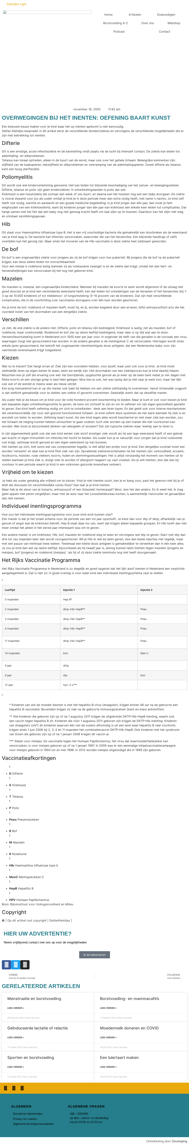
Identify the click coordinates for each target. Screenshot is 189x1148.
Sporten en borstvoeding (30, 1057)
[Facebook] (6, 964)
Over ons (147, 23)
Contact (164, 31)
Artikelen (135, 14)
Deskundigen (166, 14)
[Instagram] (25, 964)
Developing (179, 1141)
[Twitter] (15, 964)
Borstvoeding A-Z (115, 23)
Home (108, 14)
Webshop (173, 23)
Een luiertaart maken (119, 1057)
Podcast (119, 31)
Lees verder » (15, 1008)
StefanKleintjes (59, 920)
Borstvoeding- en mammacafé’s (129, 998)
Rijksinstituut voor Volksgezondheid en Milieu (41, 904)
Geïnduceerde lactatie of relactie (37, 1028)
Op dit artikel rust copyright (27, 920)
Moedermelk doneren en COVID (129, 1028)
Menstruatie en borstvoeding (34, 998)
